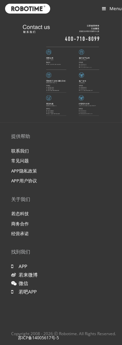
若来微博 (28, 274)
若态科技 (20, 213)
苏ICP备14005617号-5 (38, 338)
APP (21, 266)
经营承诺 (20, 233)
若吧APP (26, 291)
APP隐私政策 (24, 171)
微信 (22, 283)
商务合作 (20, 224)
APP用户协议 (24, 181)
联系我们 (20, 151)
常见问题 (20, 161)
